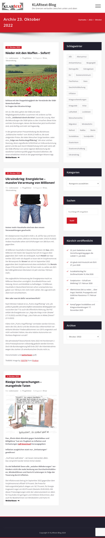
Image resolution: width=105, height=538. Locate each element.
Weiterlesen (11, 157)
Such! (72, 220)
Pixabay (35, 360)
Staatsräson (73, 142)
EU (70, 75)
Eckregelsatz (89, 69)
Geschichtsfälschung (77, 87)
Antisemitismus (75, 63)
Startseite (82, 20)
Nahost (72, 130)
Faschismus (73, 81)
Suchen (71, 200)
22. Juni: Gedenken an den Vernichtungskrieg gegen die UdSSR (81, 253)
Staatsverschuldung (77, 148)
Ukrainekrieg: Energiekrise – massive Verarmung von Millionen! (30, 181)
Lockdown (86, 112)
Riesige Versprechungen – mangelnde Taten (23, 384)
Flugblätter (26, 58)
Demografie (73, 69)
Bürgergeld (91, 63)
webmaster (13, 58)
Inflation (72, 93)
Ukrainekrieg (11, 60)
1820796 (24, 360)
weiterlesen (27, 355)
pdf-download (24, 444)
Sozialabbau (74, 136)
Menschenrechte (75, 118)
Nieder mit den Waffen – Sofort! (27, 53)
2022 (90, 20)
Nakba (82, 130)
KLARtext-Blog (44, 4)
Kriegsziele (73, 105)
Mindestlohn (87, 124)
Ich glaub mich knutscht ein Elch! (83, 262)
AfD (70, 56)
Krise (45, 58)
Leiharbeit (73, 112)
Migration (73, 124)
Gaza (85, 81)
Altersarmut (82, 56)
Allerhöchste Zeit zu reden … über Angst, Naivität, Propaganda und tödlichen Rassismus (83, 292)
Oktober (98, 20)
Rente (93, 130)
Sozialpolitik (89, 136)
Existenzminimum (83, 75)
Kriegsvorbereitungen (77, 99)
